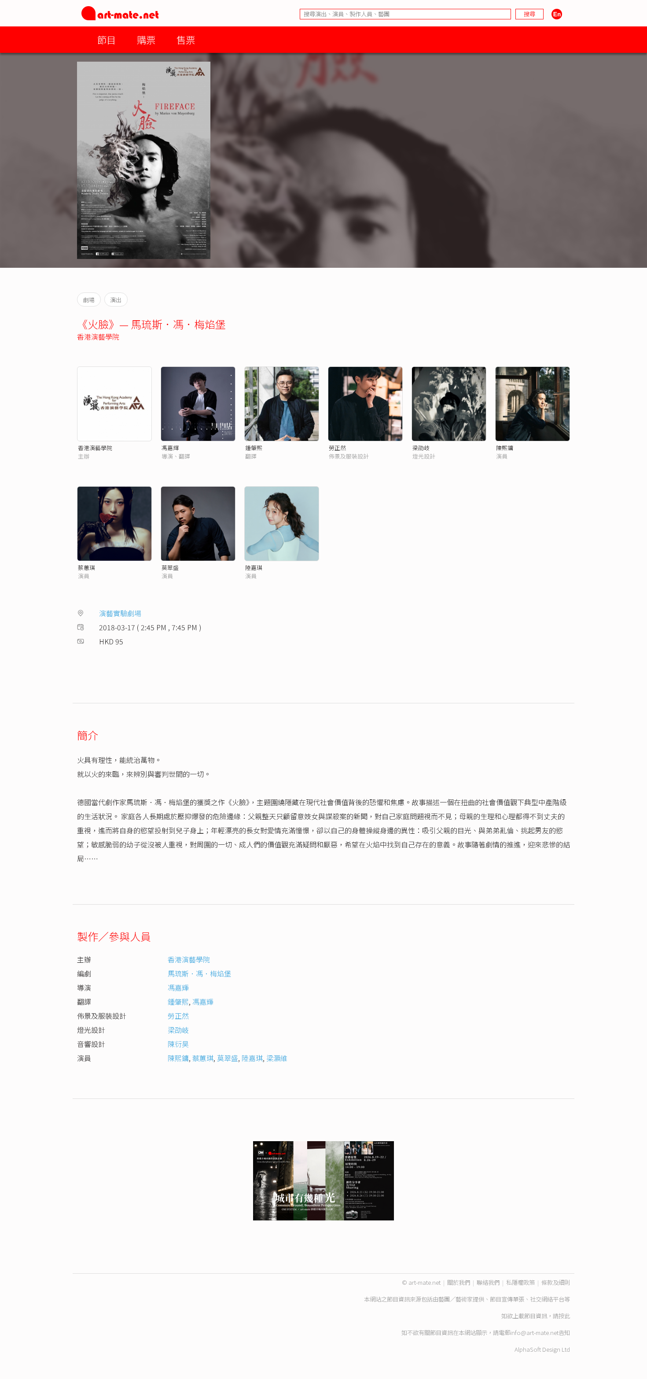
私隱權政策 (520, 1282)
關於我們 (458, 1282)
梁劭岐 (421, 448)
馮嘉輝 (170, 448)
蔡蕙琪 (86, 567)
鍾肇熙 (253, 448)
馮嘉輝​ (202, 1001)
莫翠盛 (170, 567)
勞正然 (337, 448)
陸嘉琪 (253, 567)
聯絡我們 (488, 1282)
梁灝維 (276, 1058)
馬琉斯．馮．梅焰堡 (199, 973)
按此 (564, 1316)
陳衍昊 (178, 1044)
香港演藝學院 (98, 336)
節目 (106, 39)
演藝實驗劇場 (120, 613)
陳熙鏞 (178, 1058)
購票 (146, 39)
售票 (185, 39)
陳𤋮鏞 (504, 448)
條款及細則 (555, 1282)
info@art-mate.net (534, 1332)
